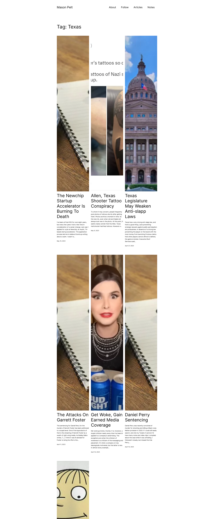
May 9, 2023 (95, 230)
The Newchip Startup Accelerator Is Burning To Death (71, 206)
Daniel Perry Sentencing (137, 417)
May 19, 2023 (61, 241)
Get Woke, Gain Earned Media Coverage (106, 420)
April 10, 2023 (95, 452)
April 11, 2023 (61, 444)
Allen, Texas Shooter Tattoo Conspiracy (106, 201)
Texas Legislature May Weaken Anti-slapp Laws (138, 206)
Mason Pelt (65, 7)
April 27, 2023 (129, 246)
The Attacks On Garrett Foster (72, 417)
